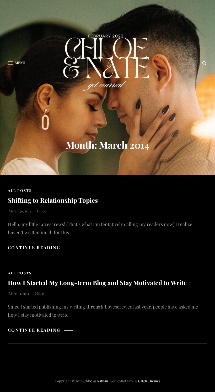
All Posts (20, 190)
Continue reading (40, 247)
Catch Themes (149, 381)
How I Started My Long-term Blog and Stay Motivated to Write (97, 282)
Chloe (41, 211)
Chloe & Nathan (95, 381)
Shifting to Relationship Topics (53, 200)
